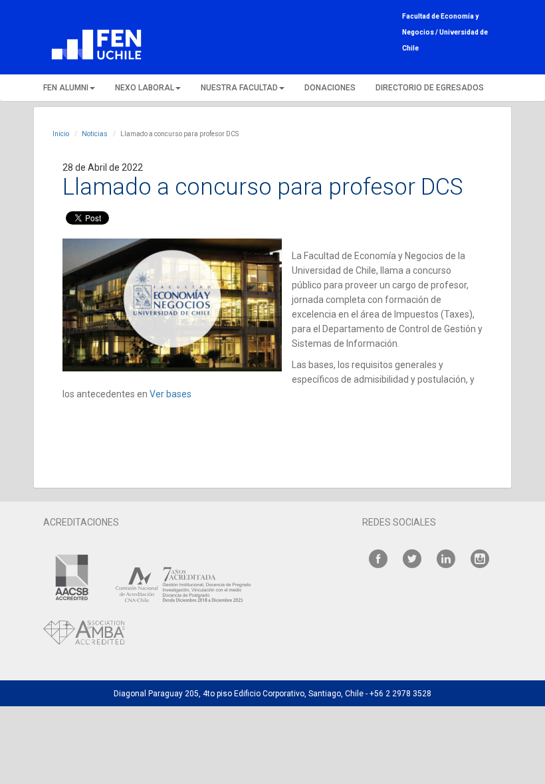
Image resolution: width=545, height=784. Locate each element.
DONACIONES (330, 87)
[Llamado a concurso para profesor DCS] (172, 305)
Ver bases (170, 394)
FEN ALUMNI (65, 87)
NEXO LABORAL (144, 87)
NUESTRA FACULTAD (239, 87)
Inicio (61, 134)
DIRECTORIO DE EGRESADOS (430, 87)
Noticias (95, 134)
